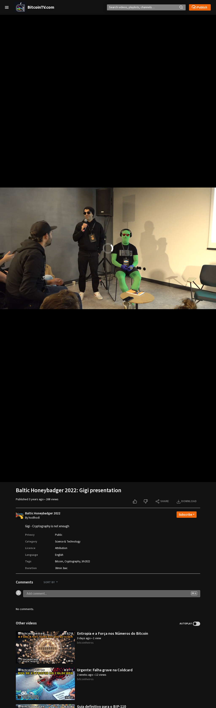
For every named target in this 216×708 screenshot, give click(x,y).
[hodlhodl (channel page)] (19, 516)
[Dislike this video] (146, 501)
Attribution (61, 548)
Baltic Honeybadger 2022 (42, 513)
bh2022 (86, 561)
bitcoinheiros (85, 643)
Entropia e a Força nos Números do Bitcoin (112, 633)
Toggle (196, 624)
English (59, 555)
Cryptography (72, 561)
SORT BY (49, 582)
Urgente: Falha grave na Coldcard (104, 670)
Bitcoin (59, 561)
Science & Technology (67, 542)
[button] (6, 7)
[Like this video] (135, 501)
